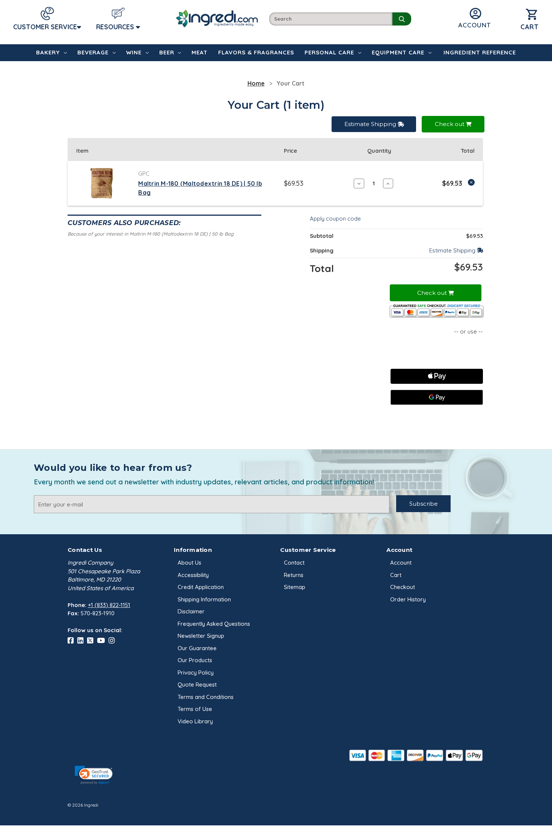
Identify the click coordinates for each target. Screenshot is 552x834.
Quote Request (197, 684)
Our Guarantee (197, 648)
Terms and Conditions (206, 696)
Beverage (93, 52)
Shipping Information (204, 599)
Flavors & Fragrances (256, 52)
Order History (408, 599)
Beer (166, 52)
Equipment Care (398, 52)
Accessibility (193, 575)
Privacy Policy (196, 672)
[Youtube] (103, 641)
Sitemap (294, 587)
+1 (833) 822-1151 (109, 605)
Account (401, 562)
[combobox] (330, 19)
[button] (93, 775)
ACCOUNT (474, 25)
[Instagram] (113, 641)
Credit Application (201, 587)
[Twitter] (92, 641)
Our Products (195, 660)
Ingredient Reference (479, 52)
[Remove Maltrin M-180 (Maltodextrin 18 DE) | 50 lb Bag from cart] (471, 182)
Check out (450, 124)
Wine (134, 52)
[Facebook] (72, 641)
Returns (293, 575)
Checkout (402, 587)
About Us (189, 562)
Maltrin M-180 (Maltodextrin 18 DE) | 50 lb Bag (200, 188)
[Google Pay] (437, 397)
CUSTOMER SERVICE (45, 27)
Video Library (195, 721)
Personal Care (329, 52)
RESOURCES (116, 27)
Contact (294, 562)
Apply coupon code (335, 218)
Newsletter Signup (201, 635)
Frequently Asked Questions (214, 623)
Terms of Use (195, 708)
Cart (395, 575)
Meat (200, 52)
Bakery (48, 52)
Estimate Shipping (371, 124)
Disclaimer (191, 611)
